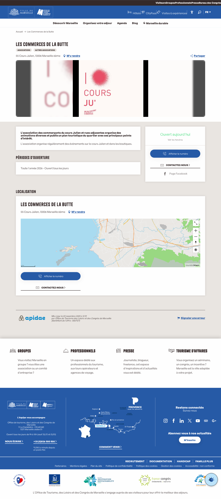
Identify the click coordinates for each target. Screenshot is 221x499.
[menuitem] (30, 12)
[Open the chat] (211, 479)
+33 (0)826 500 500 (44, 441)
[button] (200, 12)
